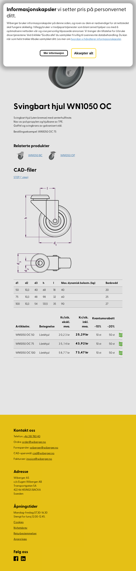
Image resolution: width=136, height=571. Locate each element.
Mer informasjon (54, 53)
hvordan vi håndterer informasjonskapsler (96, 39)
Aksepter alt (83, 53)
